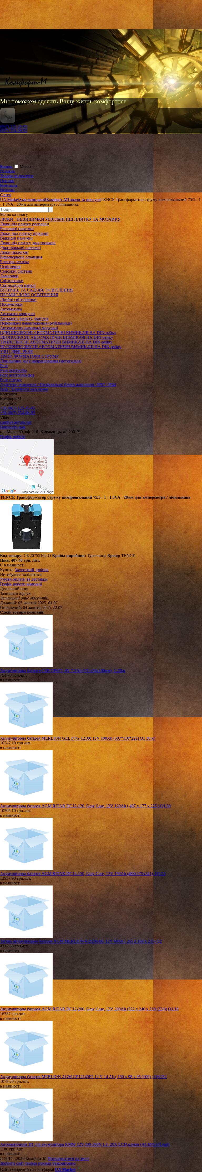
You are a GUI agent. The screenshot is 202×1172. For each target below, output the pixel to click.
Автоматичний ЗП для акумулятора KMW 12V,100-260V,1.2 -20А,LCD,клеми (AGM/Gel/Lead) (84, 1144)
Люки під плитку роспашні (24, 224)
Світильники (11, 280)
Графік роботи (13, 436)
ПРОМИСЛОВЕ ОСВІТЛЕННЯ (29, 295)
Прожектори (11, 304)
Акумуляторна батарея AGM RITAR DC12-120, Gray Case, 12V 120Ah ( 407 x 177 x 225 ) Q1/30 (85, 806)
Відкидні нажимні (16, 238)
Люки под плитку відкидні (24, 233)
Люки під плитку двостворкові (27, 243)
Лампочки (9, 276)
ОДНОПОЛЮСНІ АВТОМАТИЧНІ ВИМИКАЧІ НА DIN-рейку (58, 332)
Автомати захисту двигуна (24, 318)
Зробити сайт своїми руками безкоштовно (37, 1163)
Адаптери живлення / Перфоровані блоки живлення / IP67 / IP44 (58, 384)
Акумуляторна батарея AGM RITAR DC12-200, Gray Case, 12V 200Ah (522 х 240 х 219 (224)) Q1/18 (89, 1009)
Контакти (8, 185)
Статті (5, 195)
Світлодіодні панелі (18, 285)
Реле (4, 365)
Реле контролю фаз (17, 375)
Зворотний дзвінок (32, 570)
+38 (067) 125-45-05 (17, 408)
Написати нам (13, 427)
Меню (25, 166)
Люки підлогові (14, 252)
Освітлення (10, 266)
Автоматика (11, 309)
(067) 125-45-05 (13, 126)
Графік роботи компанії (21, 584)
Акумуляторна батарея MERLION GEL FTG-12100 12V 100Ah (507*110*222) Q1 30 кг (77, 738)
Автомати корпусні (17, 313)
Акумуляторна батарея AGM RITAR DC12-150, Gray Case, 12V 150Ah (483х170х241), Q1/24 (82, 873)
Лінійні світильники (18, 299)
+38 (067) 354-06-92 (17, 413)
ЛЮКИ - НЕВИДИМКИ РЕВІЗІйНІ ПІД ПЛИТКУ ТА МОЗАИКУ (60, 219)
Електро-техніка (14, 261)
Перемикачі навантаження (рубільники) (36, 323)
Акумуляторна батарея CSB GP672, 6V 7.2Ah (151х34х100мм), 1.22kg (62, 670)
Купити (7, 570)
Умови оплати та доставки (24, 579)
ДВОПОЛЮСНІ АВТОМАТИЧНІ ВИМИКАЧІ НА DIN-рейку (56, 337)
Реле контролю (13, 370)
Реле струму (11, 380)
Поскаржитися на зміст (68, 1158)
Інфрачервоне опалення (21, 257)
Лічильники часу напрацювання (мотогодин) (40, 361)
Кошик (6, 166)
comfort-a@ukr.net (15, 422)
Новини (7, 190)
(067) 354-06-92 (13, 130)
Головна (7, 171)
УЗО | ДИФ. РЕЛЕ (16, 351)
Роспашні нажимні (17, 228)
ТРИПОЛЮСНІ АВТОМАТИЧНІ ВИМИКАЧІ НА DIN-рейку (56, 342)
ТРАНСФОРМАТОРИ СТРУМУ (29, 356)
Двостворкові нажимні (20, 247)
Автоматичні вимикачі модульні (29, 328)
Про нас (7, 180)
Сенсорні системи (16, 271)
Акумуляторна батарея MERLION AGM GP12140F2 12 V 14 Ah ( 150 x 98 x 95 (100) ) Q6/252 (83, 1076)
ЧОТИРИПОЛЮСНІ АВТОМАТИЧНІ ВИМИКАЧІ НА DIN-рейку (60, 346)
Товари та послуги (16, 176)
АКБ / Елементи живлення (24, 389)
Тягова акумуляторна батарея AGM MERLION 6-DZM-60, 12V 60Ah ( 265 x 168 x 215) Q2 (81, 941)
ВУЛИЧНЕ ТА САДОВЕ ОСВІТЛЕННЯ (36, 290)
